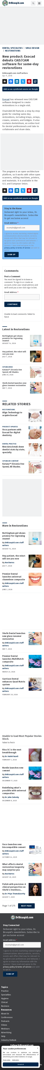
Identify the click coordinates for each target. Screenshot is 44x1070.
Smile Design (32, 48)
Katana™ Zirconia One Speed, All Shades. (12, 371)
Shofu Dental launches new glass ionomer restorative (14, 384)
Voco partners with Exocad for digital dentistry (11, 432)
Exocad (6, 99)
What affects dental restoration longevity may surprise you (13, 867)
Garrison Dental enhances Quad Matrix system (13, 682)
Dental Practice (9, 444)
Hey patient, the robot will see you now (14, 353)
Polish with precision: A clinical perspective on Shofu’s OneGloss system (14, 887)
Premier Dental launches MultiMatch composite (13, 659)
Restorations (13, 50)
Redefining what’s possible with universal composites (14, 790)
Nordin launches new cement (12, 769)
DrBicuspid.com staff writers (15, 73)
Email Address (11, 223)
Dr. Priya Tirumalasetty (15, 894)
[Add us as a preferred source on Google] (35, 81)
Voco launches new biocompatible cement (14, 846)
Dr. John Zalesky (12, 797)
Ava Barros (9, 562)
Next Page (26, 906)
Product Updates (10, 427)
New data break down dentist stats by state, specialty (13, 449)
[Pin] (29, 81)
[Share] (10, 81)
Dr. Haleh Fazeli (11, 756)
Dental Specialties (12, 48)
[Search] (33, 3)
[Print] (4, 81)
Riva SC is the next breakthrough (11, 751)
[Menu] (39, 3)
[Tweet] (23, 81)
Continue (12, 304)
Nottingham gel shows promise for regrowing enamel (12, 338)
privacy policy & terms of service (17, 248)
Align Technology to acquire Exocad (12, 414)
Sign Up (11, 254)
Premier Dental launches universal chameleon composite (13, 577)
